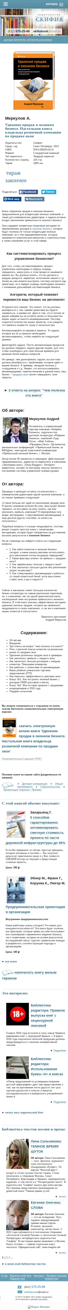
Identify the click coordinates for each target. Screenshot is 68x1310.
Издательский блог (21, 1275)
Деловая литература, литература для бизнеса (28, 40)
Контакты (39, 1275)
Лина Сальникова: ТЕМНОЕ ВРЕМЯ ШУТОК (46, 1146)
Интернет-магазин (56, 1275)
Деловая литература (35, 783)
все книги (11, 961)
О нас (4, 1275)
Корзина (52, 4)
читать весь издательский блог (24, 1112)
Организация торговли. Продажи (22, 789)
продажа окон (20, 374)
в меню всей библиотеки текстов (25, 1263)
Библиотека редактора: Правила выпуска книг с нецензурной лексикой (48, 1015)
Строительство (50, 786)
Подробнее (60, 1050)
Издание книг (17, 1278)
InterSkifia (42, 1299)
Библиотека (51, 1278)
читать (62, 1196)
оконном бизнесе (42, 228)
